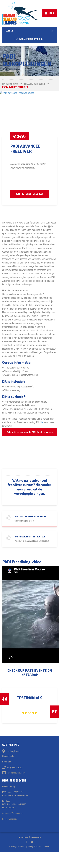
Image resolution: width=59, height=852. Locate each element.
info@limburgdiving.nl (16, 772)
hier (42, 422)
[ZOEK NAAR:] (29, 31)
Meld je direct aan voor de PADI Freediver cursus (30, 432)
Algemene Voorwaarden (12, 813)
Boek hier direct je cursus (30, 194)
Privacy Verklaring (9, 819)
